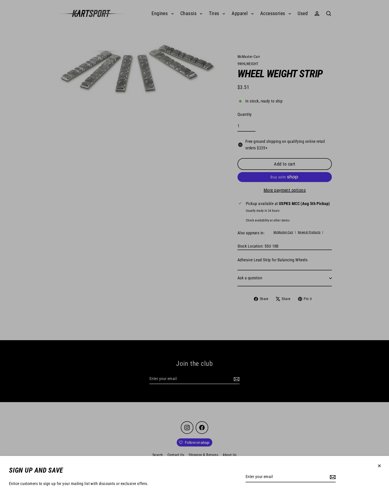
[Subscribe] (332, 477)
